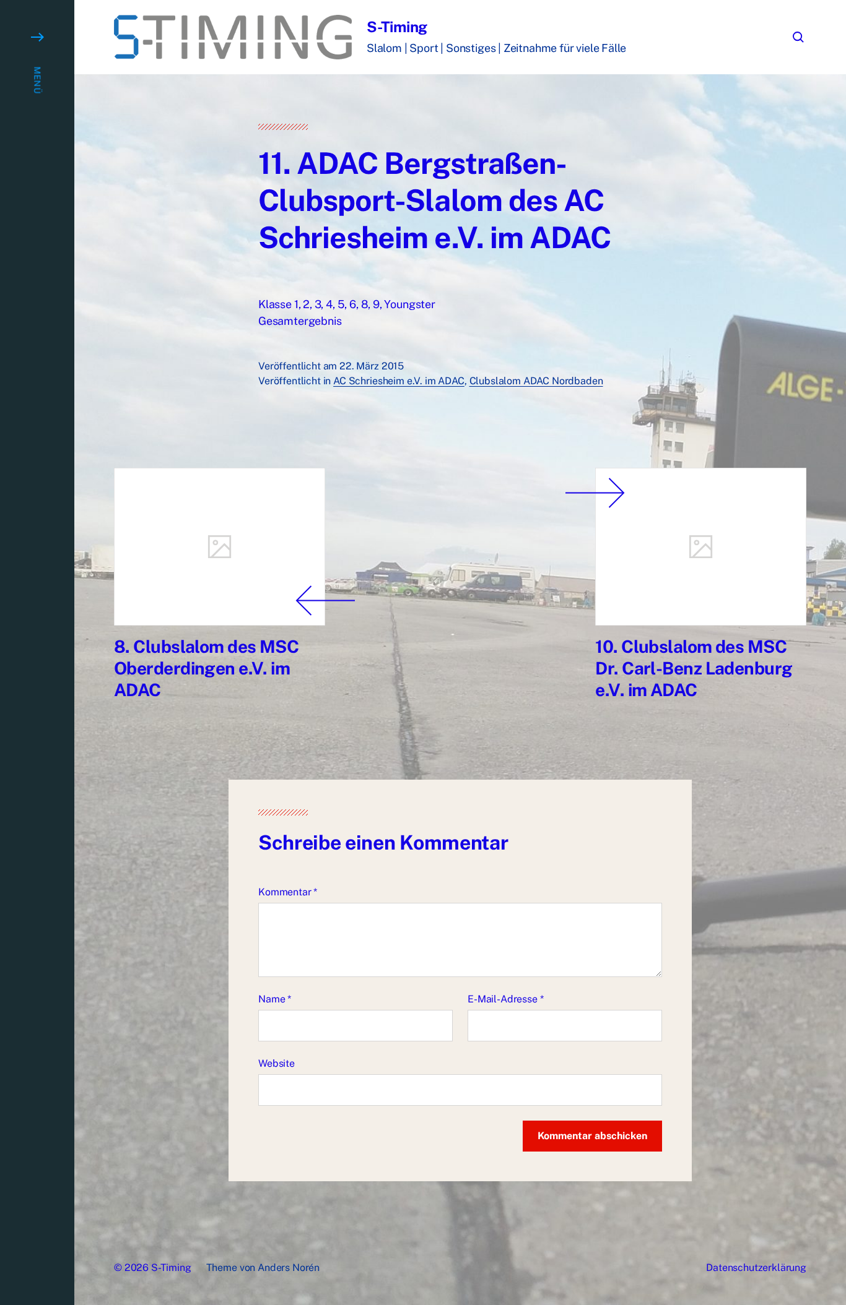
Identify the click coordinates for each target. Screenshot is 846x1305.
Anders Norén (289, 1267)
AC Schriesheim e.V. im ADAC (398, 381)
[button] (37, 652)
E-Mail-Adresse (505, 999)
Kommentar (287, 892)
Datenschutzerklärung (756, 1267)
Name (274, 999)
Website (276, 1063)
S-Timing (397, 26)
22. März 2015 (371, 366)
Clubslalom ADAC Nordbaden (536, 381)
